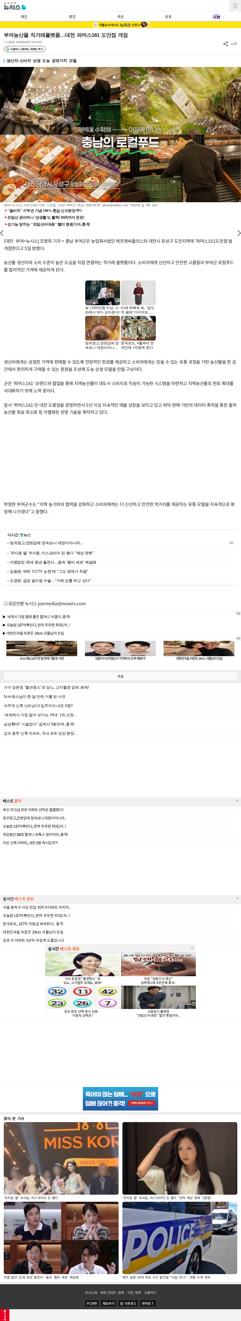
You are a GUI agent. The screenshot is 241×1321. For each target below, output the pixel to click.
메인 (24, 16)
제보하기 (109, 1303)
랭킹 (72, 16)
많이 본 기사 (14, 1118)
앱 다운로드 (128, 1303)
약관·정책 (134, 1292)
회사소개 (91, 1292)
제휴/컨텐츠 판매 (112, 1292)
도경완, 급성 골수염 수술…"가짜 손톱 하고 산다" (50, 581)
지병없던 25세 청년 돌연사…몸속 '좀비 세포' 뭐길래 (53, 562)
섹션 (120, 16)
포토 (168, 16)
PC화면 (92, 1303)
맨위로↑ (148, 1303)
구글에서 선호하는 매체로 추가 (26, 49)
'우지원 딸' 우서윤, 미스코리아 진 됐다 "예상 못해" (52, 553)
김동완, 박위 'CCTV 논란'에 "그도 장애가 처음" (49, 571)
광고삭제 (5, 1315)
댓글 (120, 676)
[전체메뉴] (235, 6)
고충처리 (150, 1292)
